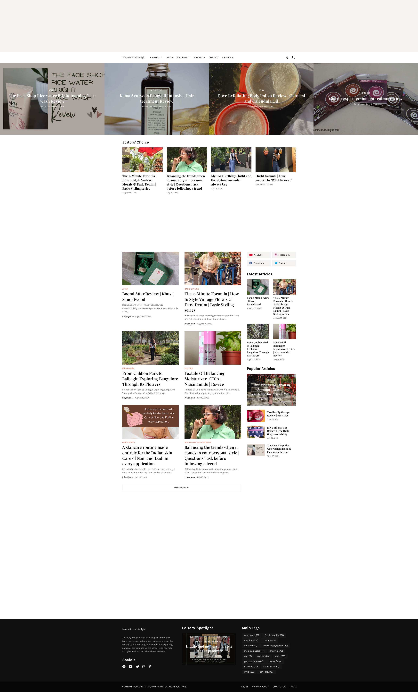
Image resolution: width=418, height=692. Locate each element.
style (249, 671)
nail (248, 656)
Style (170, 57)
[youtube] (131, 666)
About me (227, 57)
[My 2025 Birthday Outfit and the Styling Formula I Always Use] (231, 159)
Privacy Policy (260, 686)
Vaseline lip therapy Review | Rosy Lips (278, 414)
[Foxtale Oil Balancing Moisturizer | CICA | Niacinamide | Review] (213, 348)
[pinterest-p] (150, 666)
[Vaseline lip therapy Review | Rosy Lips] (256, 416)
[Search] (293, 57)
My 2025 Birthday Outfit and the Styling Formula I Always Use (231, 180)
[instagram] (143, 666)
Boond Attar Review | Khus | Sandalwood (147, 296)
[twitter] (137, 666)
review (275, 661)
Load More (180, 487)
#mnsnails (251, 635)
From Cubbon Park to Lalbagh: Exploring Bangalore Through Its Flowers (150, 378)
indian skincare (254, 651)
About (244, 686)
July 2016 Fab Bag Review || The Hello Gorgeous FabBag (278, 431)
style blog (266, 671)
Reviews (155, 57)
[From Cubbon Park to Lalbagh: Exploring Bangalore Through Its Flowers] (150, 348)
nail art (263, 656)
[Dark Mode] (287, 57)
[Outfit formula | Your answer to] (276, 159)
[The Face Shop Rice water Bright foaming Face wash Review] (256, 450)
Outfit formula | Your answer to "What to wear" (274, 178)
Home (293, 686)
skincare (251, 666)
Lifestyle (199, 57)
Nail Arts (182, 57)
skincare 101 (271, 666)
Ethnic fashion (274, 635)
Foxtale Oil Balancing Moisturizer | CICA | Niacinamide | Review (205, 378)
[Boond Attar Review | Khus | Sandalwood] (150, 268)
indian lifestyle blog (275, 645)
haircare (250, 645)
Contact (213, 57)
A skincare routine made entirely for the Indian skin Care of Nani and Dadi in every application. (147, 455)
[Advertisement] (209, 26)
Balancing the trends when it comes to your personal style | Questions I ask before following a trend (186, 182)
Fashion (251, 640)
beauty (270, 640)
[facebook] (124, 666)
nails (280, 656)
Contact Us (279, 686)
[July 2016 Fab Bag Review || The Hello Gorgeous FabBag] (256, 432)
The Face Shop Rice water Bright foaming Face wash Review (279, 449)
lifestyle (276, 651)
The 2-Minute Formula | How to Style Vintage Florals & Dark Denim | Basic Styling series (139, 182)
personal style (253, 661)
